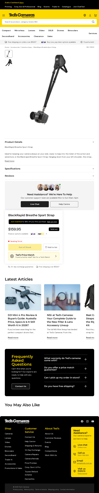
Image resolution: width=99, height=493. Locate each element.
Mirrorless (19, 30)
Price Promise (31, 463)
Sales (50, 36)
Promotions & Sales (13, 468)
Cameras (9, 433)
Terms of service (41, 489)
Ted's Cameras (24, 487)
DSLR (50, 30)
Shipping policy (53, 489)
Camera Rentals (32, 458)
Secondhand (8, 36)
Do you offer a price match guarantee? (59, 368)
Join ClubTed (79, 7)
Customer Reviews (53, 438)
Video (42, 30)
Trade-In (56, 7)
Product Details (13, 142)
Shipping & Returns (33, 445)
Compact (6, 30)
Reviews (9, 176)
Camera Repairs (32, 454)
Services (93, 33)
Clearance (39, 36)
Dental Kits (29, 479)
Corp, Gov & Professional (24, 7)
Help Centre (64, 204)
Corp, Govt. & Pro (32, 467)
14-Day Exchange (32, 450)
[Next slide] (91, 90)
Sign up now (52, 222)
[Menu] (4, 15)
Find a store (82, 473)
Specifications (12, 168)
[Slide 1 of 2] (8, 53)
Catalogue (66, 7)
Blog (39, 7)
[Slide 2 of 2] (8, 62)
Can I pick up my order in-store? (62, 377)
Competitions (51, 451)
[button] (51, 247)
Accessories (24, 36)
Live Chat (34, 204)
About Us (49, 433)
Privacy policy (18, 489)
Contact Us (20, 386)
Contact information (67, 489)
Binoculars (73, 30)
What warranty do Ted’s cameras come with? (62, 359)
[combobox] (49, 22)
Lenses (31, 30)
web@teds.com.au (84, 463)
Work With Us (51, 455)
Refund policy (29, 489)
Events (47, 7)
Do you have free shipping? (59, 386)
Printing (8, 7)
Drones (60, 30)
